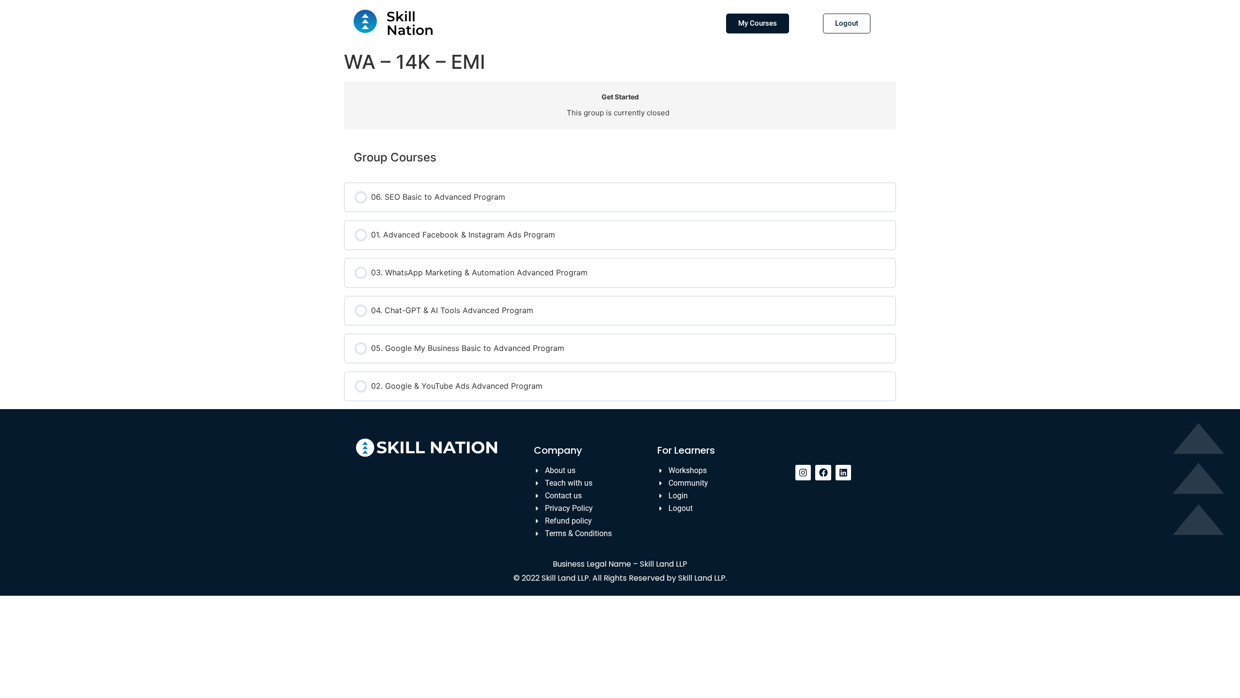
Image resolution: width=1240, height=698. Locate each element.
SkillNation (410, 23)
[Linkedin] (843, 472)
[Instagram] (803, 472)
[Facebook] (823, 472)
